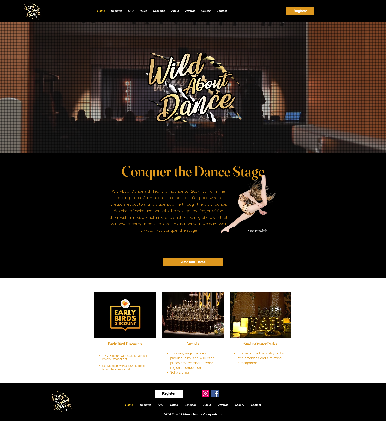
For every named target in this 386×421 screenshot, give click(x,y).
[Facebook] (215, 393)
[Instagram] (205, 393)
